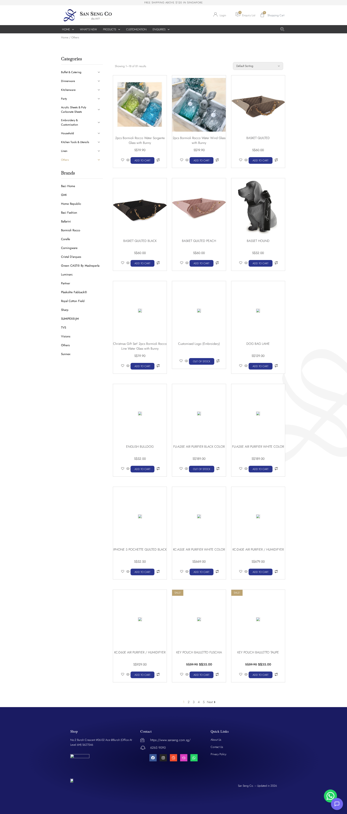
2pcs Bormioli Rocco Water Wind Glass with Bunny (199, 140)
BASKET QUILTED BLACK (140, 241)
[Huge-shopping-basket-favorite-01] (173, 757)
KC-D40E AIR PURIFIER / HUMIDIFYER (258, 549)
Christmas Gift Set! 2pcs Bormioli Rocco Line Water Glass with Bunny (140, 346)
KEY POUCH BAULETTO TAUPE (258, 652)
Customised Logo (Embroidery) (199, 343)
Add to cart (142, 160)
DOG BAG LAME (258, 343)
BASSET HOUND (258, 241)
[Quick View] (128, 160)
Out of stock (201, 361)
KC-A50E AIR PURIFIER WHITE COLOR (199, 549)
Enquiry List (248, 15)
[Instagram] (163, 757)
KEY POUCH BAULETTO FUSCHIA (199, 652)
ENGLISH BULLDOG (140, 446)
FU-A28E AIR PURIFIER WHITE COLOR (258, 446)
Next (210, 702)
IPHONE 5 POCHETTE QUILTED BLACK (140, 549)
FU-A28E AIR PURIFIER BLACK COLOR (199, 446)
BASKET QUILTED (258, 138)
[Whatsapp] (194, 757)
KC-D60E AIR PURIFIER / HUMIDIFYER (139, 652)
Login (223, 15)
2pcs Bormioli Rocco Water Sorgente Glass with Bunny (140, 140)
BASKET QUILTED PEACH (199, 241)
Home (64, 37)
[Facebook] (153, 757)
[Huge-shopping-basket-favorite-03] (183, 757)
